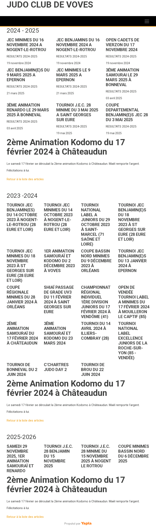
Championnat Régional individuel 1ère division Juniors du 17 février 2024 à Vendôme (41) (95, 302)
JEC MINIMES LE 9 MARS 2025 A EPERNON (73, 75)
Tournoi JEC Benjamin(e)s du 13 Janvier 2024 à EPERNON (132, 261)
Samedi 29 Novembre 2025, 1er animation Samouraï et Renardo (20, 458)
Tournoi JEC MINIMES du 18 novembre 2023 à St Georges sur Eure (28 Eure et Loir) (21, 266)
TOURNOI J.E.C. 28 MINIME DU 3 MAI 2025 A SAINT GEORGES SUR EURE (77, 112)
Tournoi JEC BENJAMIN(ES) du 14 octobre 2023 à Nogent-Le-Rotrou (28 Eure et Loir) (22, 217)
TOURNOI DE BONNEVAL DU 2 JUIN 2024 (22, 369)
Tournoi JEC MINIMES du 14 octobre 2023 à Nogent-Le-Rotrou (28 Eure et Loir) (58, 217)
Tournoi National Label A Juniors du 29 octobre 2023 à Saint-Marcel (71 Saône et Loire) (95, 225)
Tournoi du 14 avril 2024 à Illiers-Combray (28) (95, 331)
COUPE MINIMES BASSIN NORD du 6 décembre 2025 (133, 453)
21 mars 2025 (15, 93)
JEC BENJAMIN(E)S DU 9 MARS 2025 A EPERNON (28, 75)
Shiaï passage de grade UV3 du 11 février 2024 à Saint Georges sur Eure (59, 299)
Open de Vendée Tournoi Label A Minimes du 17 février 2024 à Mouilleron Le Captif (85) (133, 302)
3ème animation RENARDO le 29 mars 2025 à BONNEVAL (28, 110)
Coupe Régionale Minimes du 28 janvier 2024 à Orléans (22, 297)
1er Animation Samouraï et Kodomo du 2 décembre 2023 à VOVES (59, 261)
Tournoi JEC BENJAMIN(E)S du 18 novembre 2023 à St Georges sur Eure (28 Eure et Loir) (132, 222)
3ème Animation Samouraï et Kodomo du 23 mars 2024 (58, 333)
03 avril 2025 (114, 98)
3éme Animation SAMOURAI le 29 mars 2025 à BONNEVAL (122, 77)
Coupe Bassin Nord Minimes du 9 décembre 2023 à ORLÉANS (96, 261)
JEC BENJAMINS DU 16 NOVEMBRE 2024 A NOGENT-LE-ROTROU (78, 44)
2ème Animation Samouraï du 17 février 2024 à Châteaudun (22, 333)
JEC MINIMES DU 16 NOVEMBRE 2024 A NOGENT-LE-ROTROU (26, 44)
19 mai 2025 (64, 133)
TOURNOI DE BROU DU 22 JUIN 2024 (92, 369)
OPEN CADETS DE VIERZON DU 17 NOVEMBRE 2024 (122, 44)
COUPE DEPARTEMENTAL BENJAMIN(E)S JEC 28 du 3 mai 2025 (127, 112)
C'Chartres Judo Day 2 (56, 367)
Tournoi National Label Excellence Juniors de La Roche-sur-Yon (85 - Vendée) (132, 340)
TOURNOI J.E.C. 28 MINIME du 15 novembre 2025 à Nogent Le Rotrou (96, 456)
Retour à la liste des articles (25, 179)
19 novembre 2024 (19, 63)
